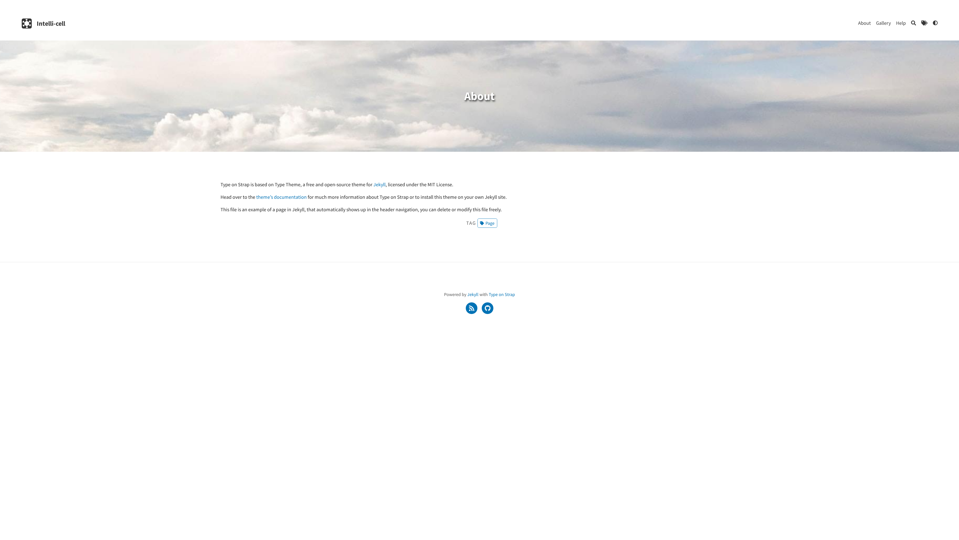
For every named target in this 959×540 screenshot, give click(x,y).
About (864, 23)
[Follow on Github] (487, 307)
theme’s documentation (281, 197)
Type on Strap (502, 294)
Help (901, 23)
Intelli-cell (51, 23)
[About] (935, 23)
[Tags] (924, 23)
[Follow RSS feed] (472, 307)
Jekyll (379, 184)
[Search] (913, 23)
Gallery (883, 23)
